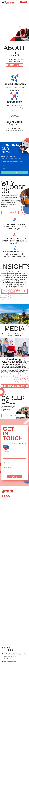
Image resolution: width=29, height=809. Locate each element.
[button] (3, 3)
